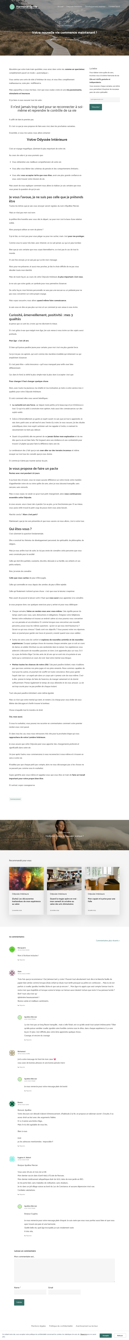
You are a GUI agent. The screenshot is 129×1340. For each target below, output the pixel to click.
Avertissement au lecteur (87, 1326)
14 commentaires (72, 39)
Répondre (22, 960)
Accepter (106, 1335)
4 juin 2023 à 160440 (30, 1019)
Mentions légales (38, 1326)
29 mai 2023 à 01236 (23, 1160)
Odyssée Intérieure (64, 25)
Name (17, 1287)
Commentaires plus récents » (108, 940)
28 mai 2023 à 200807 (24, 974)
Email (50, 1287)
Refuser (120, 1335)
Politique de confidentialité (61, 1326)
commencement (15, 799)
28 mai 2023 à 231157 (23, 1105)
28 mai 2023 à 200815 (24, 1054)
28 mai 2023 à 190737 (23, 950)
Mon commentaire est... (24, 1256)
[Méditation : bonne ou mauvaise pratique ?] (64, 835)
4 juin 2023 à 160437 (29, 1081)
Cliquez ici (83, 1334)
